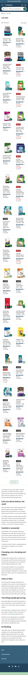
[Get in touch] (22, 5)
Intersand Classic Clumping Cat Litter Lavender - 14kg (20, 401)
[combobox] (18, 9)
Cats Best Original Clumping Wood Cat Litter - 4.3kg (20, 312)
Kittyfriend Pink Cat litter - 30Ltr (7, 124)
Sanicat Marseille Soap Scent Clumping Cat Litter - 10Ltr (7, 95)
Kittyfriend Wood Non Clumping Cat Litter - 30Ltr (7, 157)
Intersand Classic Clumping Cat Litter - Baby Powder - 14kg (7, 66)
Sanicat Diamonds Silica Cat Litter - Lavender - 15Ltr (20, 435)
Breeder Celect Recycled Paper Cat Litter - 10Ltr (7, 374)
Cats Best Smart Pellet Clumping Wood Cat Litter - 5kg (20, 192)
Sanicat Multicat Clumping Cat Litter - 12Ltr (20, 371)
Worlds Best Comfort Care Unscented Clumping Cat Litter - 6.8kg (6, 253)
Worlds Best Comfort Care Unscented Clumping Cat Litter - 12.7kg (6, 189)
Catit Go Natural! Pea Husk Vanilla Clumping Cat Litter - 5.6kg (7, 435)
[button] (2, 5)
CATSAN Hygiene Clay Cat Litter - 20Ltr (20, 161)
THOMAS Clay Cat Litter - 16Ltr (20, 340)
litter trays (12, 614)
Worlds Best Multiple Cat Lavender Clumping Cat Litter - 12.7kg (6, 463)
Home (4, 13)
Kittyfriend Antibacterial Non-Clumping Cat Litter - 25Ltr (7, 342)
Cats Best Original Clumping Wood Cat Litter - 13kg (20, 98)
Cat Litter (9, 13)
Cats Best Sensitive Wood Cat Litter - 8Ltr (20, 255)
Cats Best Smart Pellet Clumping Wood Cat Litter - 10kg (20, 129)
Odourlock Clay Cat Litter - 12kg (7, 39)
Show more (14, 482)
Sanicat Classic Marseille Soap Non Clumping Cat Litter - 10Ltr (20, 220)
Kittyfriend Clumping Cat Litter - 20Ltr (19, 285)
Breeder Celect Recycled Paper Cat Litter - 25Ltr (20, 40)
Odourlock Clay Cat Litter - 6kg (20, 68)
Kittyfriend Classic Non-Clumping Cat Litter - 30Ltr (6, 286)
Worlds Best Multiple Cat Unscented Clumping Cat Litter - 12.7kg (6, 314)
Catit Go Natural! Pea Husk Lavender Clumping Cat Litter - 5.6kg (19, 466)
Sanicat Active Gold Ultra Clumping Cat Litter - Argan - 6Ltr (6, 224)
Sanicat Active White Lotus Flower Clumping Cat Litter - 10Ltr (7, 405)
